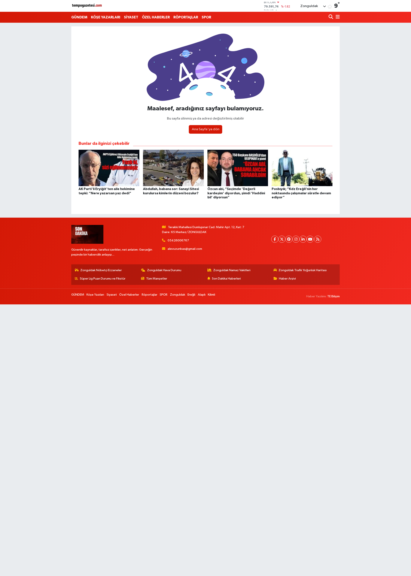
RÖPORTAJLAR (185, 17)
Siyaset (112, 294)
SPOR (206, 17)
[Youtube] (310, 239)
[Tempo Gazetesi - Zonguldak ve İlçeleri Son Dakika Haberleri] (87, 5)
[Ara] (331, 17)
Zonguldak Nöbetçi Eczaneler (101, 270)
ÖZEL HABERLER (156, 17)
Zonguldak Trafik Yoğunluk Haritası (302, 270)
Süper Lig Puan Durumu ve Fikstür (102, 278)
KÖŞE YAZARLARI (105, 17)
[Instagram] (295, 239)
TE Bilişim (333, 296)
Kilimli (211, 294)
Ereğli (191, 294)
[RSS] (317, 239)
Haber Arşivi (287, 278)
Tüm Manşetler (156, 278)
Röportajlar (149, 294)
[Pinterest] (288, 239)
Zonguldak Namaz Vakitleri (231, 270)
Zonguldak (177, 294)
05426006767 (178, 240)
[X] (281, 239)
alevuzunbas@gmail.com (185, 248)
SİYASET (131, 17)
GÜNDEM (79, 17)
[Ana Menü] (337, 17)
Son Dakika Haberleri (226, 278)
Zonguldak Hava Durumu (164, 270)
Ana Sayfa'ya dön (205, 129)
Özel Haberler (129, 294)
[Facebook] (274, 239)
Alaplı (202, 294)
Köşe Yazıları (95, 294)
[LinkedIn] (303, 239)
